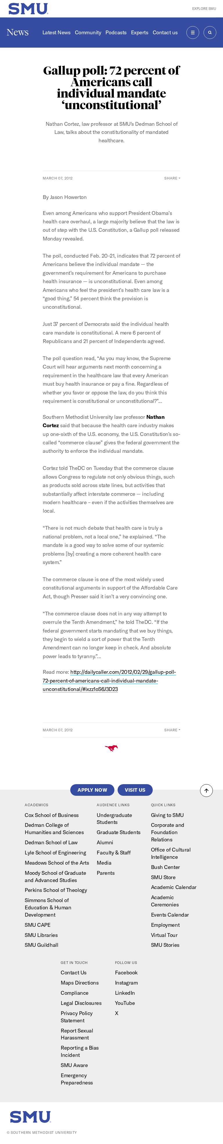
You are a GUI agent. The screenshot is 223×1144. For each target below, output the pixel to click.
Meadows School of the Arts (57, 862)
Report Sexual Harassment (77, 1034)
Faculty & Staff (113, 852)
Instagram (126, 982)
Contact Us (73, 972)
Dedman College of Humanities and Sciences (54, 829)
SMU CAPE (37, 925)
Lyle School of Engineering (55, 852)
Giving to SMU (167, 815)
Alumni (105, 842)
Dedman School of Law (51, 842)
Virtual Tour (164, 935)
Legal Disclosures (81, 1003)
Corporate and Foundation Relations (167, 832)
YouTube (125, 1003)
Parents (105, 873)
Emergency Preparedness (77, 1079)
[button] (206, 790)
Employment (165, 925)
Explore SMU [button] (204, 8)
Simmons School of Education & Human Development (48, 907)
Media (104, 862)
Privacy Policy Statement (77, 1017)
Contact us (165, 32)
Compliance (74, 992)
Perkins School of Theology (56, 890)
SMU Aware (74, 1065)
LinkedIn (125, 992)
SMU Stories (165, 945)
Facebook (126, 972)
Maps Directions (79, 982)
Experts (139, 32)
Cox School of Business (52, 815)
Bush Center (165, 867)
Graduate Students (118, 832)
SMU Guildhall (41, 945)
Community (88, 32)
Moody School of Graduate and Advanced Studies (55, 876)
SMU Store (163, 877)
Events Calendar (170, 914)
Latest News (56, 32)
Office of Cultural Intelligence (171, 853)
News (18, 32)
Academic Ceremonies (165, 901)
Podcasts (115, 32)
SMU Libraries (41, 935)
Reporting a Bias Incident (80, 1051)
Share (170, 178)
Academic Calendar (174, 887)
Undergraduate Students (114, 819)
